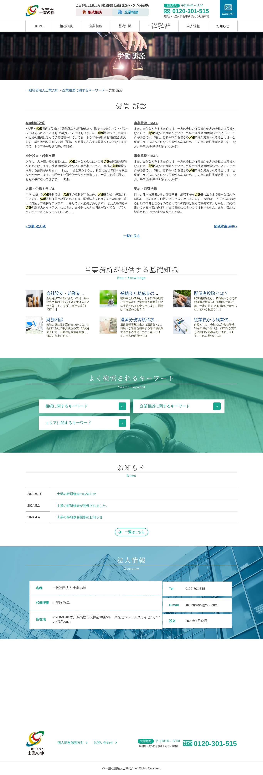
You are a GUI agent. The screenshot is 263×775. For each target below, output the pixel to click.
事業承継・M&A (146, 123)
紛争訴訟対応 (35, 123)
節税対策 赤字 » (225, 226)
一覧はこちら (135, 532)
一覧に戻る (131, 236)
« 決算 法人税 (36, 226)
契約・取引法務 (145, 189)
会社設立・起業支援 (40, 156)
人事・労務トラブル (40, 189)
